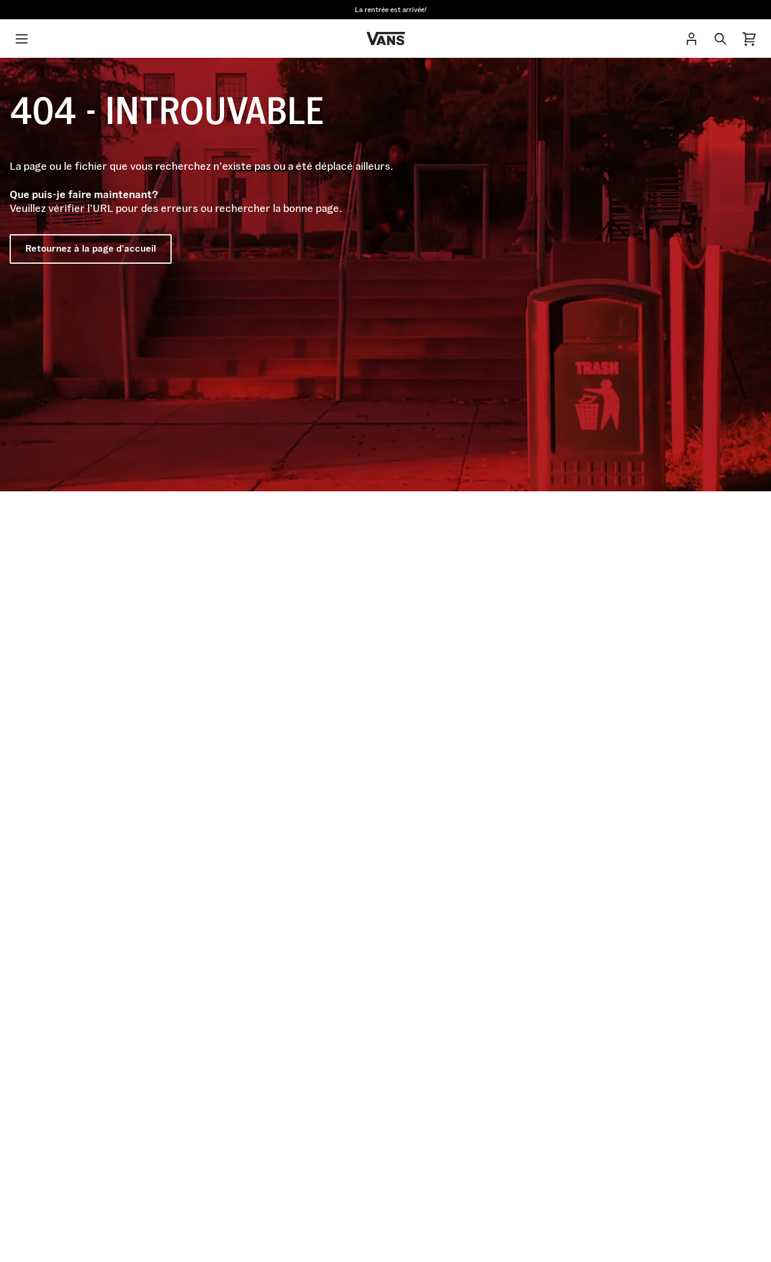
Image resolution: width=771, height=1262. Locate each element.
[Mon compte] (691, 38)
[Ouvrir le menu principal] (21, 38)
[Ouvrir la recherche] (720, 38)
